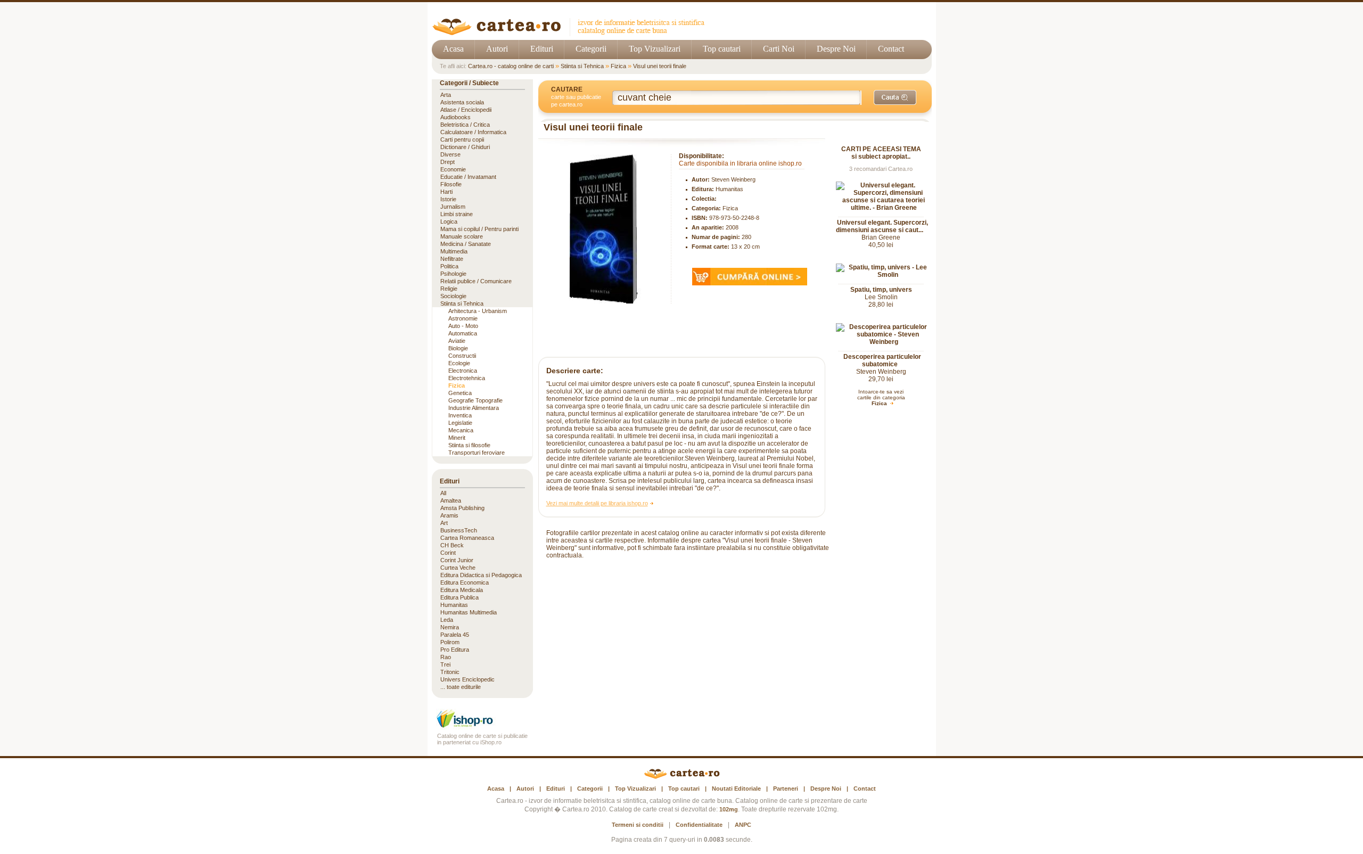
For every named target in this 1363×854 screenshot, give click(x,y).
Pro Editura (454, 649)
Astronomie (463, 318)
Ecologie (459, 363)
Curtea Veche (457, 567)
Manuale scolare (461, 236)
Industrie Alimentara (473, 408)
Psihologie (453, 273)
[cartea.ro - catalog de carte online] (572, 33)
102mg (728, 809)
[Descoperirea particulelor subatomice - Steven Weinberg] (883, 342)
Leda (446, 620)
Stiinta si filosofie (469, 445)
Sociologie (453, 296)
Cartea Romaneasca (467, 538)
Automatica (462, 333)
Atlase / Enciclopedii (465, 109)
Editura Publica (459, 597)
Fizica (618, 66)
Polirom (449, 642)
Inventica (460, 415)
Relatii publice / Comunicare (476, 281)
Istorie (448, 199)
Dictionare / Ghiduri (465, 147)
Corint (448, 552)
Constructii (462, 355)
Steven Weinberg (733, 179)
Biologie (458, 348)
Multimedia (453, 251)
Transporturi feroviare (476, 452)
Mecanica (460, 430)
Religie (448, 288)
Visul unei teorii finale (659, 66)
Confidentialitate (699, 825)
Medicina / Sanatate (465, 244)
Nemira (449, 627)
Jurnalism (452, 206)
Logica (448, 221)
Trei (445, 664)
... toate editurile (460, 687)
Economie (453, 169)
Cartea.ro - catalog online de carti (511, 66)
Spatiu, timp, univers (881, 289)
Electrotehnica (466, 378)
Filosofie (451, 184)
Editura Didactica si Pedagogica (481, 575)
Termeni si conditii (637, 825)
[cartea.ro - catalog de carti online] (682, 777)
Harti (446, 191)
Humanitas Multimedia (468, 612)
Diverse (450, 154)
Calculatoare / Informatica (473, 132)
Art (444, 523)
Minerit (456, 437)
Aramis (449, 515)
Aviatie (456, 341)
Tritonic (449, 672)
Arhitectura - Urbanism (477, 311)
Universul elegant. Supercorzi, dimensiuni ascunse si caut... (882, 226)
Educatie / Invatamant (468, 177)
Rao (445, 657)
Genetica (460, 393)
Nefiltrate (451, 259)
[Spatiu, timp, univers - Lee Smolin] (883, 274)
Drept (447, 162)
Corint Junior (456, 560)
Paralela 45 (454, 634)
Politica (449, 266)
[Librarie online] (482, 726)
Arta (445, 95)
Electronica (462, 370)
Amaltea (450, 500)
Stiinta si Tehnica (582, 66)
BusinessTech (458, 530)
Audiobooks (455, 117)
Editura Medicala (461, 590)
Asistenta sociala (462, 102)
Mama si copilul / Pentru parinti (479, 229)
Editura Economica (464, 582)
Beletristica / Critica (465, 124)
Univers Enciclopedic (467, 679)
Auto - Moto (463, 326)
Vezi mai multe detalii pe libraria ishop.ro (597, 503)
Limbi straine (456, 214)
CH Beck (452, 545)
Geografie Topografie (475, 400)
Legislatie (460, 423)
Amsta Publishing (462, 508)
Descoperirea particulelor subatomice (882, 360)
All (443, 493)
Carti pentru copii (462, 139)
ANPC (743, 825)
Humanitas (729, 189)
